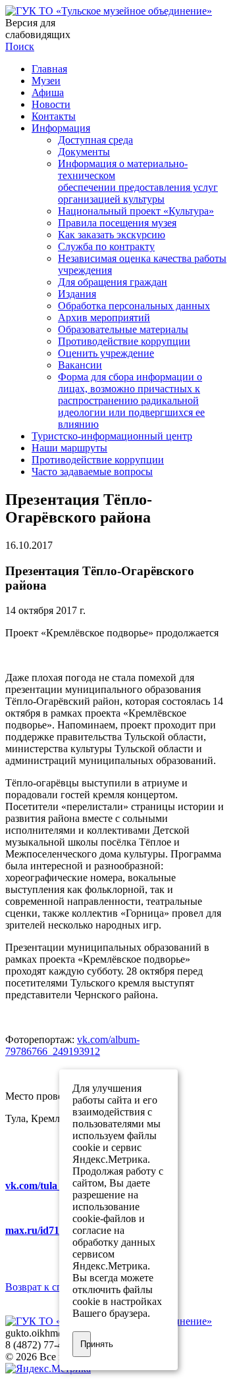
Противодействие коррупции (124, 341)
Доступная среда (95, 139)
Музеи (46, 80)
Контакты (54, 116)
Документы (84, 151)
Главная (49, 68)
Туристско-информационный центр (112, 436)
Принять (85, 1344)
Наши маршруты (69, 447)
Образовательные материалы (123, 329)
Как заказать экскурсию (111, 234)
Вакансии (80, 365)
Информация (61, 128)
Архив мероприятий (104, 317)
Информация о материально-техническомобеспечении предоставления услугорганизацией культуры (138, 181)
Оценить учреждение (106, 353)
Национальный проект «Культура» (136, 211)
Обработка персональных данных (134, 305)
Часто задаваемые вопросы (92, 471)
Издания (77, 293)
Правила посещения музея (117, 222)
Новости (51, 104)
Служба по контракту (106, 246)
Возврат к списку (44, 1286)
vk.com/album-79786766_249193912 (72, 1045)
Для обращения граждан (112, 282)
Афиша (48, 92)
